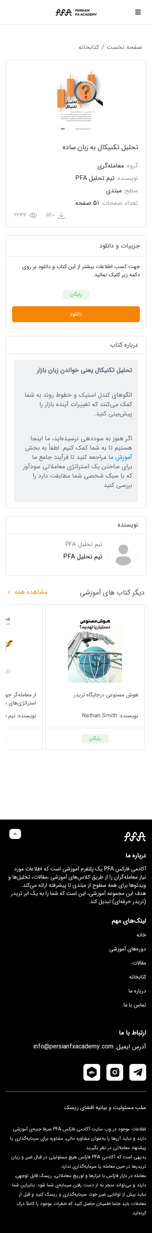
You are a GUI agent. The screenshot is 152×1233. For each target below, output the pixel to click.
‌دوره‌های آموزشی (127, 949)
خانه (141, 935)
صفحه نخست (124, 47)
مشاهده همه (30, 592)
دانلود (76, 314)
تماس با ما (135, 1005)
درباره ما (137, 991)
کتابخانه (88, 47)
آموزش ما (120, 457)
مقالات (139, 963)
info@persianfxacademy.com (73, 1047)
